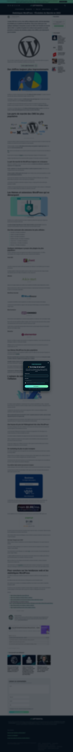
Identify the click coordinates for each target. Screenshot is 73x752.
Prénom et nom (27, 373)
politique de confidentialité (41, 382)
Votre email (26, 378)
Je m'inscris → (36, 386)
